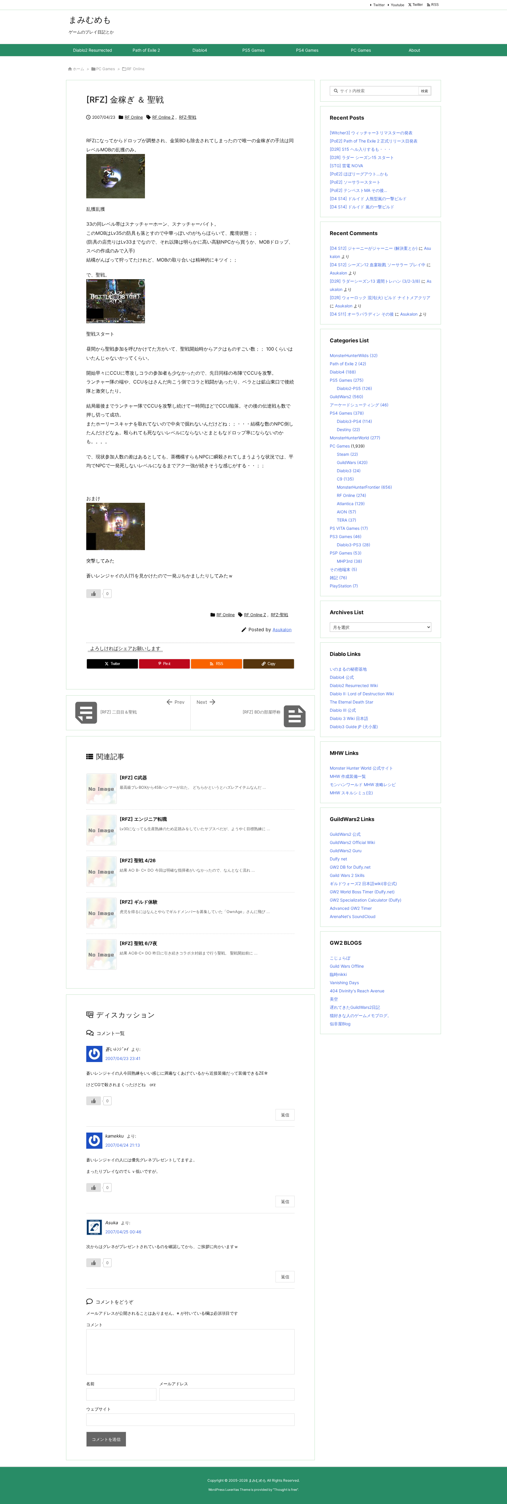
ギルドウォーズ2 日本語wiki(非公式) (363, 883)
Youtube (397, 5)
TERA (346, 519)
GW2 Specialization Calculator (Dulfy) (365, 899)
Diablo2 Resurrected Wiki (354, 685)
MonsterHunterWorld (355, 437)
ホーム (78, 68)
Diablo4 (343, 371)
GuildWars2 (346, 396)
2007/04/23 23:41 (123, 1058)
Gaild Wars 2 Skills (347, 875)
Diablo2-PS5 (354, 388)
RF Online (136, 68)
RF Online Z (163, 117)
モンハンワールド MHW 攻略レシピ (363, 784)
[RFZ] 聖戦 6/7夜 (138, 943)
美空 (334, 998)
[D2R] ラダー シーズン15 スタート (362, 157)
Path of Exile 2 (348, 363)
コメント (94, 1324)
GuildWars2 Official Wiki (352, 842)
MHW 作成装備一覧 (348, 776)
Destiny (348, 429)
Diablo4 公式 (342, 677)
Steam (347, 454)
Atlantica (351, 503)
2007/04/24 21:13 (122, 1145)
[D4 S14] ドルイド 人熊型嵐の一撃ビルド (368, 198)
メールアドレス (173, 1383)
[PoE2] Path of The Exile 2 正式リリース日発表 (374, 140)
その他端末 (343, 569)
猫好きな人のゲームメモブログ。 (360, 1015)
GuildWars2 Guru (345, 850)
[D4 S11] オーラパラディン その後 (362, 313)
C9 (345, 478)
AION (346, 511)
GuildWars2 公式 (345, 834)
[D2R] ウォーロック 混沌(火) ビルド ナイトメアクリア (380, 297)
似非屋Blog (340, 1023)
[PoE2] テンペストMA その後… (358, 190)
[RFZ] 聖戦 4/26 (138, 860)
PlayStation (344, 585)
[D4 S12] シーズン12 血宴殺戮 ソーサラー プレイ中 (377, 264)
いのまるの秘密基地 (348, 668)
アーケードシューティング (359, 404)
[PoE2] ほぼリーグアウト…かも (359, 173)
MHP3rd (349, 561)
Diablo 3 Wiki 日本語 (349, 718)
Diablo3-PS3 (353, 544)
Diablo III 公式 (343, 710)
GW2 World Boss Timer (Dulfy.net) (362, 891)
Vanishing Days (344, 982)
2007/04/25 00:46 (123, 1231)
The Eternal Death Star (351, 701)
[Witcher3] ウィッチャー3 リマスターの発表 (371, 132)
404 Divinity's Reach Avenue (357, 990)
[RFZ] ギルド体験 (139, 902)
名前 (90, 1383)
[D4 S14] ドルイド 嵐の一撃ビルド (362, 206)
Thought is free (285, 1490)
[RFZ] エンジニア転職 (143, 819)
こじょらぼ (340, 957)
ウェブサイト (98, 1408)
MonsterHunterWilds (354, 355)
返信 (285, 1114)
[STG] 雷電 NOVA (346, 165)
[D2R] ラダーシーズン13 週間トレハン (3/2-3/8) (375, 281)
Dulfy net (338, 858)
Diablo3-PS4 (354, 421)
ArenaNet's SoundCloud (353, 916)
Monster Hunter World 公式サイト (361, 768)
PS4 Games (347, 413)
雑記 (338, 577)
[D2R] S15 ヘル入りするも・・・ (360, 149)
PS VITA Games (349, 528)
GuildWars (352, 462)
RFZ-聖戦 (187, 117)
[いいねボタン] (93, 593)
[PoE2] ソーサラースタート (355, 182)
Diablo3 (349, 470)
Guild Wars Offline (347, 966)
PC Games (105, 68)
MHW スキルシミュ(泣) (351, 792)
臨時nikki (338, 974)
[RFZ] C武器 (133, 778)
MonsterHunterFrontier (364, 487)
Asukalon (282, 629)
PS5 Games (347, 380)
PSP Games (345, 552)
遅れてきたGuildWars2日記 (355, 1007)
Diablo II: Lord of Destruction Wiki (362, 693)
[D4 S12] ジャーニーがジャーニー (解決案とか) (374, 248)
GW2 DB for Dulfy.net (350, 867)
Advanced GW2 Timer (351, 908)
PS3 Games (345, 536)
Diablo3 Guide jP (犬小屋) (354, 726)
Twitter (379, 5)
